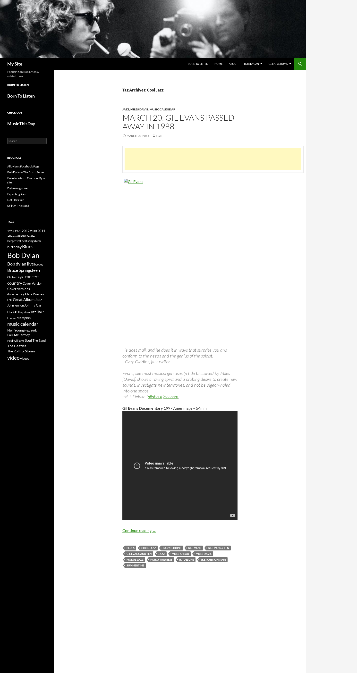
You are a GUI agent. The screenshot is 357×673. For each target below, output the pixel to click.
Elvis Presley (34, 294)
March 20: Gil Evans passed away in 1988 (178, 122)
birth (38, 240)
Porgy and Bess (161, 559)
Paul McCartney (18, 335)
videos (24, 358)
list (33, 312)
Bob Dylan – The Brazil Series (25, 172)
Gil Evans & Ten (218, 547)
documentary (16, 294)
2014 (41, 231)
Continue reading (139, 530)
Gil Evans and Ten (139, 553)
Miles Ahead (180, 553)
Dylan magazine (17, 188)
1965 (10, 231)
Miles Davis (139, 109)
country (14, 283)
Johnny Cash (33, 305)
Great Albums (278, 63)
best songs (28, 240)
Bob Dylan (251, 63)
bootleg (38, 264)
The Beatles (16, 346)
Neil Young (15, 330)
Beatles (30, 236)
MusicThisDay (21, 123)
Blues (131, 547)
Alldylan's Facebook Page (23, 166)
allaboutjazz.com (163, 396)
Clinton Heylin (15, 277)
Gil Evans (194, 547)
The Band (39, 340)
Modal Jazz (135, 559)
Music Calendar (162, 109)
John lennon (15, 305)
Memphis (24, 318)
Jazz (125, 109)
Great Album (23, 299)
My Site (14, 63)
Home (218, 63)
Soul (28, 340)
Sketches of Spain (213, 559)
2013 (33, 231)
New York (30, 330)
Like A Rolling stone (18, 312)
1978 (18, 231)
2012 (26, 231)
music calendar (22, 324)
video (13, 358)
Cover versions (18, 289)
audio (21, 236)
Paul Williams (15, 340)
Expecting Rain (16, 194)
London (11, 318)
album (12, 236)
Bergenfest (14, 240)
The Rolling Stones (21, 351)
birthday (14, 246)
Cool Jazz (148, 547)
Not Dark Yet (15, 200)
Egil (159, 136)
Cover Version (32, 283)
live (40, 311)
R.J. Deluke (186, 559)
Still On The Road (18, 206)
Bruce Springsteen (23, 270)
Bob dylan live (20, 263)
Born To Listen (198, 63)
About (233, 63)
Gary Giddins (172, 547)
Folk (9, 299)
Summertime (135, 565)
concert (32, 276)
